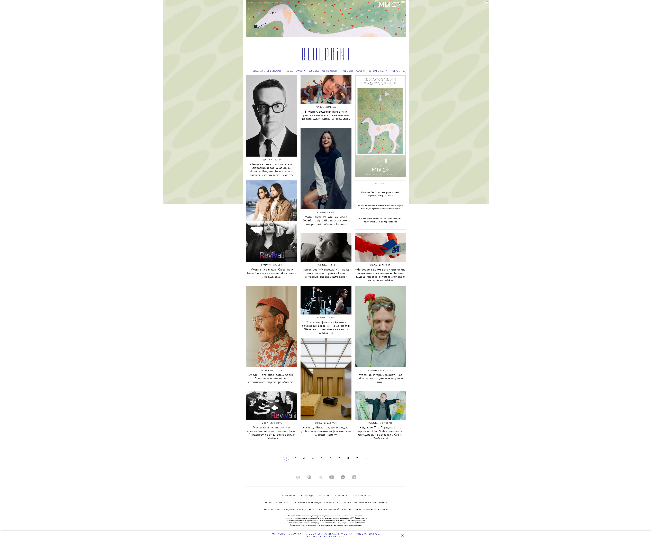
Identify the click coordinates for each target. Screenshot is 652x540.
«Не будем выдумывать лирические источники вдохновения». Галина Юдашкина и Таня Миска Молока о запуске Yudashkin (380, 275)
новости (380, 184)
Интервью (330, 107)
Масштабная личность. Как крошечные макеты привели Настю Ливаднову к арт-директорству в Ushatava (271, 433)
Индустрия (276, 371)
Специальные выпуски (267, 71)
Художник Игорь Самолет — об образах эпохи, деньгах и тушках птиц (380, 379)
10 (365, 458)
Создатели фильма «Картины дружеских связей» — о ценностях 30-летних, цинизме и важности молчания (326, 328)
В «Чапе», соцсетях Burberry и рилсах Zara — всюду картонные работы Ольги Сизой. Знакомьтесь (326, 115)
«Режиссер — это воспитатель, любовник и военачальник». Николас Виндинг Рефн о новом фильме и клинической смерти (272, 170)
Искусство (386, 371)
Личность (276, 423)
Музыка (277, 265)
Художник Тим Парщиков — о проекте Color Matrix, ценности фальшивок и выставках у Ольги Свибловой (380, 433)
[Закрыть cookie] (402, 535)
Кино (278, 160)
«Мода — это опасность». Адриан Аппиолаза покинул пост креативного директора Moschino (271, 379)
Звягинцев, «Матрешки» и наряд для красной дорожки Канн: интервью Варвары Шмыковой (326, 273)
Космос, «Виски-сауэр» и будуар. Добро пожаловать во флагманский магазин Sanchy (326, 431)
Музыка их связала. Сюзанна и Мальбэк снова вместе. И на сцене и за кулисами (271, 273)
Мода (264, 371)
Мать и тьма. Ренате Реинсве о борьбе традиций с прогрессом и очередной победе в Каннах (326, 221)
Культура (268, 160)
